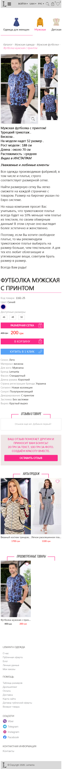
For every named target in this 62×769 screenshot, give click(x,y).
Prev (5, 479)
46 (4, 317)
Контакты (8, 750)
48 (13, 317)
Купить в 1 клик (22, 352)
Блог (5, 661)
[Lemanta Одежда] (4, 766)
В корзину (22, 341)
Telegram (13, 726)
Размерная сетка (22, 325)
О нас (6, 653)
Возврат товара (11, 706)
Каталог (8, 44)
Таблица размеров (12, 683)
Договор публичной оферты (17, 702)
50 (21, 317)
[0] (58, 4)
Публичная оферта (13, 657)
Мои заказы (9, 669)
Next (26, 479)
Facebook (13, 737)
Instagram (13, 731)
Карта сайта (9, 698)
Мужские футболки (48, 44)
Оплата (7, 690)
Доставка (8, 694)
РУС (41, 4)
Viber (11, 721)
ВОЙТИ (23, 4)
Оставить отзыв (31, 458)
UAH (33, 4)
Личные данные (11, 665)
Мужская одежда (24, 44)
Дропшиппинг (10, 686)
